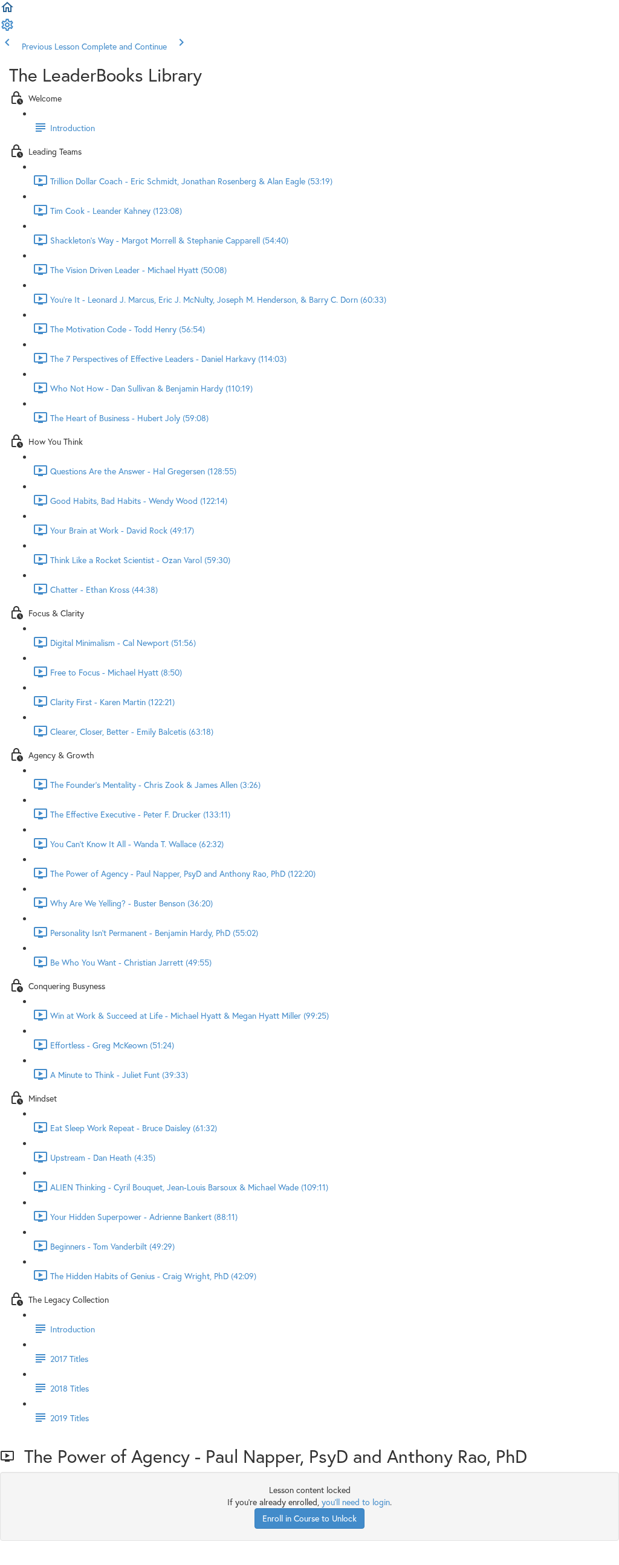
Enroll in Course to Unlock (309, 1518)
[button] (7, 11)
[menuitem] (7, 28)
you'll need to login (356, 1502)
